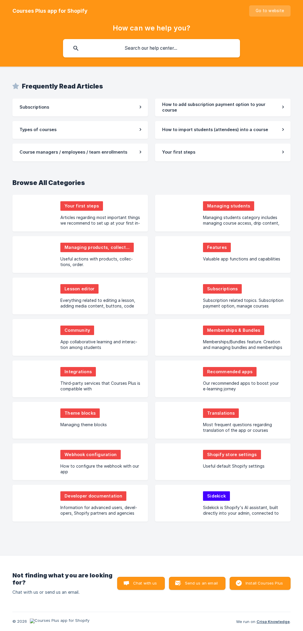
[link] (80, 107)
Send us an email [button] (201, 583)
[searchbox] (151, 48)
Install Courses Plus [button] (264, 583)
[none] (50, 11)
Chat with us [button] (145, 583)
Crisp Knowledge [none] (273, 621)
